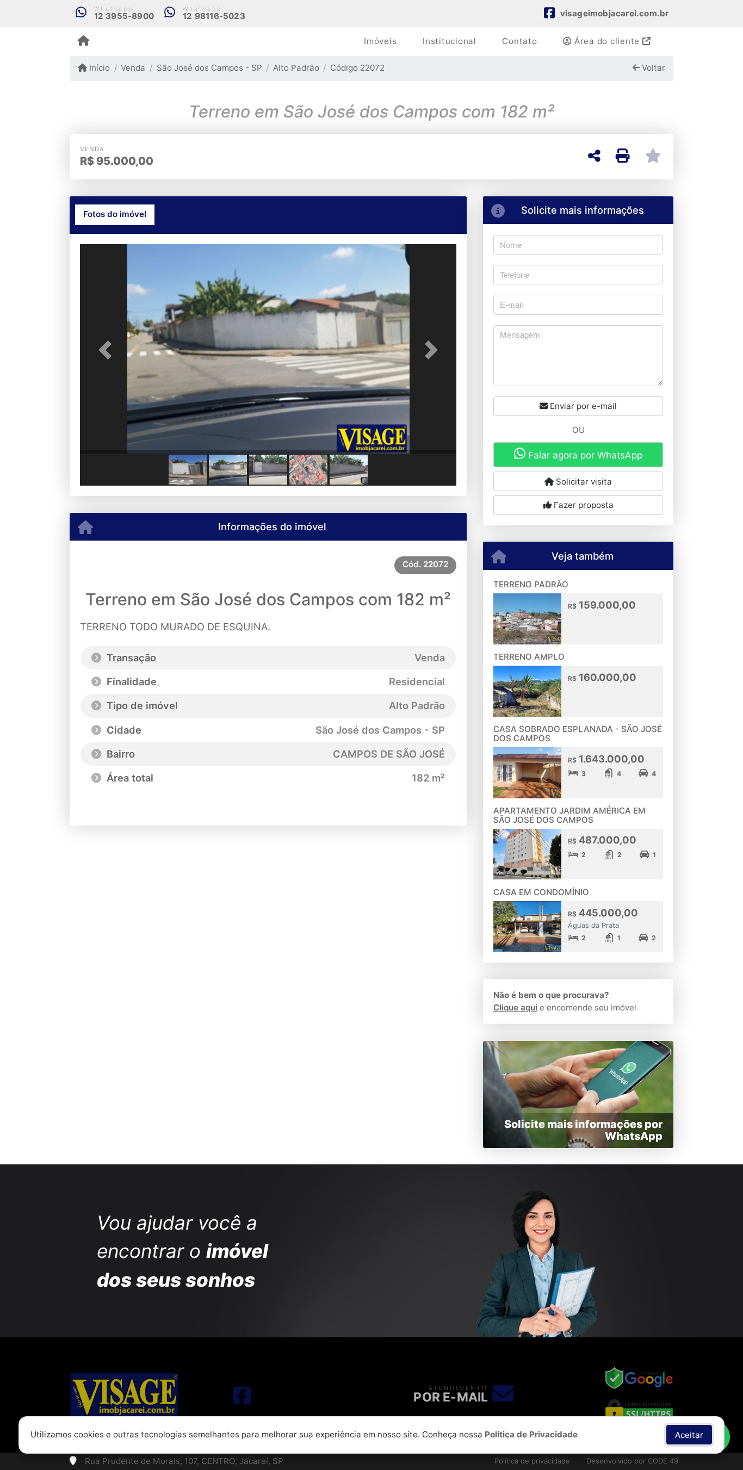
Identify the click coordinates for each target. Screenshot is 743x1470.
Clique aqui (515, 1007)
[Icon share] (242, 1395)
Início (98, 68)
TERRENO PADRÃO (530, 584)
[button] (108, 350)
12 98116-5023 (214, 16)
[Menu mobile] (83, 41)
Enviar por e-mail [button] (582, 406)
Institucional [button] (449, 41)
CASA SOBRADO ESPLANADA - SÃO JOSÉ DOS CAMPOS (577, 733)
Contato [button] (519, 41)
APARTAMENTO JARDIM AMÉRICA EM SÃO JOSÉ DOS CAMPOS (569, 815)
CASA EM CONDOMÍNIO (541, 892)
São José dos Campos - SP (209, 68)
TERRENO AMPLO (529, 657)
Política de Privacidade (531, 1434)
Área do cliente (607, 41)
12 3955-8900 (124, 16)
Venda (133, 68)
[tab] (114, 214)
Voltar (652, 68)
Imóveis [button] (380, 41)
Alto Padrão (296, 68)
